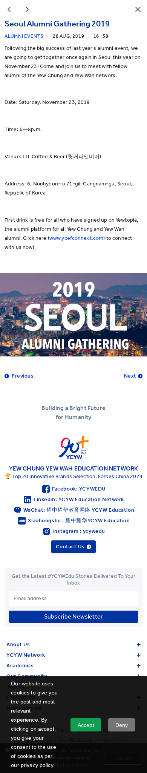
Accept (86, 725)
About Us (18, 644)
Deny (121, 725)
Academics (20, 665)
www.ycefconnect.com (76, 238)
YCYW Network (25, 655)
